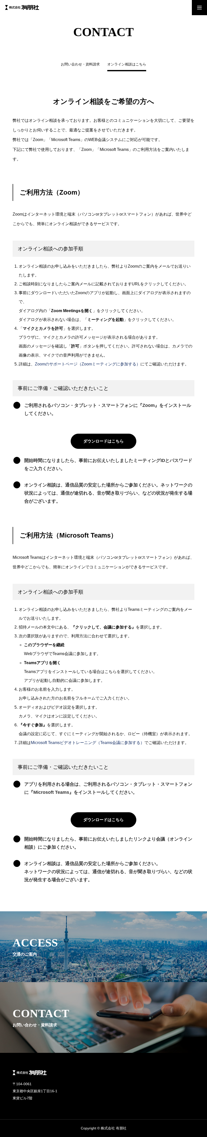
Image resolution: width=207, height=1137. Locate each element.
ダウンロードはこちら (103, 441)
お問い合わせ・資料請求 (80, 64)
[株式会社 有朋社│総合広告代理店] (22, 7)
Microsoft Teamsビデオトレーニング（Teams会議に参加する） (87, 742)
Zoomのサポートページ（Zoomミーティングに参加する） (87, 364)
